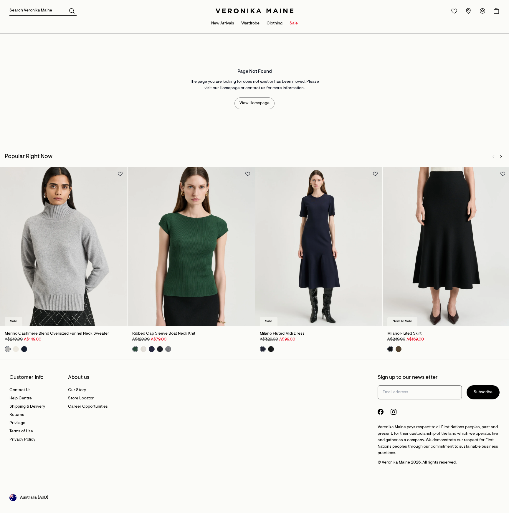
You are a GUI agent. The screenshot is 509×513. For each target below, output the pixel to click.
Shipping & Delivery (27, 407)
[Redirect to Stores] (468, 10)
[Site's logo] (254, 11)
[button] (71, 10)
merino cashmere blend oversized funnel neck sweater (57, 334)
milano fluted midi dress (282, 334)
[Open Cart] (496, 11)
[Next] (500, 156)
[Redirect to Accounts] (482, 10)
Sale (294, 23)
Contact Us (20, 390)
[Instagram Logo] (393, 412)
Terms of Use (21, 431)
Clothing (274, 23)
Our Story (77, 390)
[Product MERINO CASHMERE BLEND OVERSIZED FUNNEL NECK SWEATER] (63, 246)
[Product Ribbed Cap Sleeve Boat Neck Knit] (191, 246)
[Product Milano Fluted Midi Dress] (318, 246)
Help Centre (20, 398)
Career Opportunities (88, 407)
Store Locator (81, 398)
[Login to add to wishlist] (120, 173)
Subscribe (483, 392)
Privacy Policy (22, 440)
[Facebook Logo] (381, 412)
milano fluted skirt (404, 334)
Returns (16, 415)
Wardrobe (250, 23)
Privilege (17, 423)
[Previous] (493, 156)
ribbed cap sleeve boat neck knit (163, 334)
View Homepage (254, 103)
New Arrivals (222, 23)
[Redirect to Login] (454, 10)
